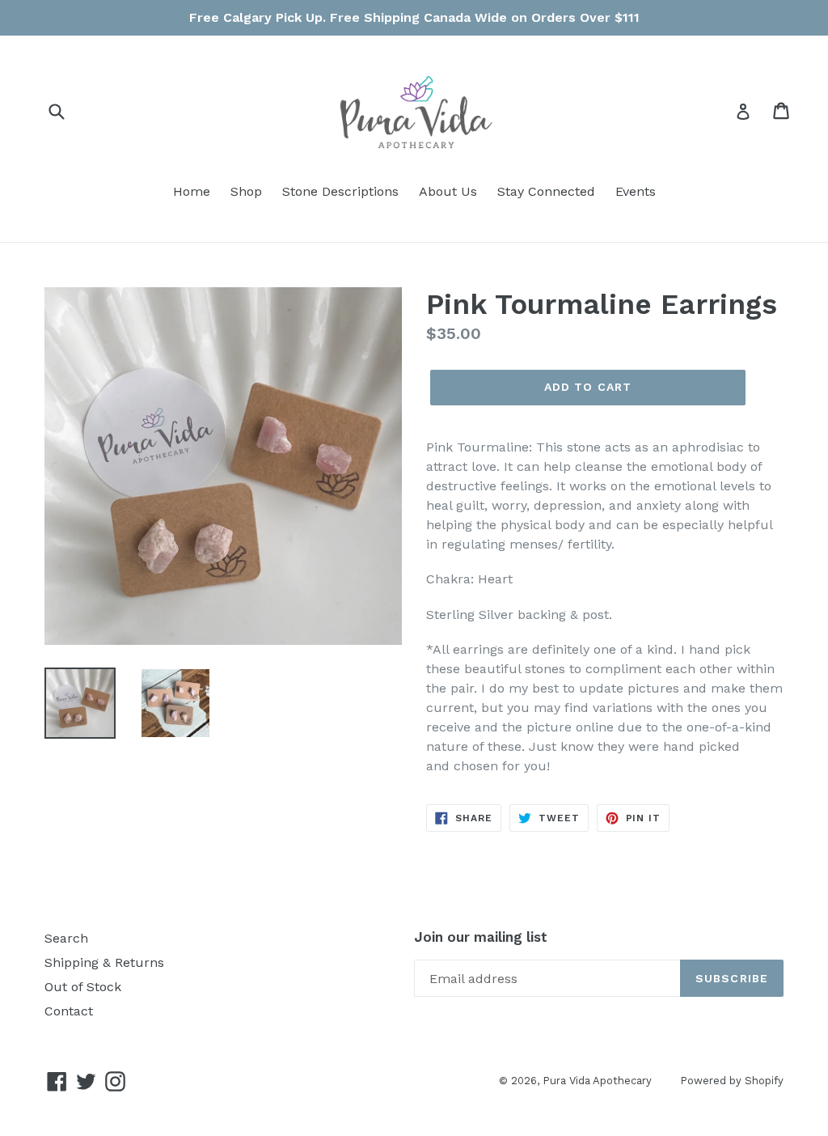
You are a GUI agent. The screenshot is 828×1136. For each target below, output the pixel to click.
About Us (448, 191)
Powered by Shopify (732, 1081)
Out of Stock (82, 986)
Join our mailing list (480, 937)
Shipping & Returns (104, 962)
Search (66, 938)
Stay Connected (546, 191)
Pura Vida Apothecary (597, 1081)
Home (191, 191)
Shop (246, 191)
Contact (68, 1011)
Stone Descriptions (340, 191)
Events (635, 191)
